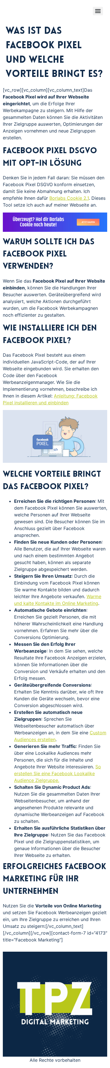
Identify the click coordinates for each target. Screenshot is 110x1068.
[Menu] (98, 11)
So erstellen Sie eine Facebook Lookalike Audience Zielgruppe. (57, 773)
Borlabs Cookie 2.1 (69, 198)
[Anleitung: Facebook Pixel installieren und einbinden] (55, 461)
